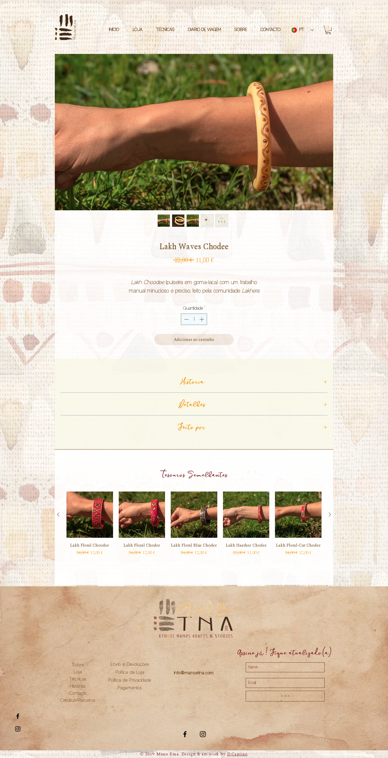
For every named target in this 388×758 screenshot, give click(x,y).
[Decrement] (186, 325)
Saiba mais (194, 298)
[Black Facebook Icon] (17, 716)
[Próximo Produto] (329, 520)
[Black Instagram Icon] (17, 728)
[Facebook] (185, 741)
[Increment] (202, 325)
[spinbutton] (194, 325)
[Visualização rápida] (89, 521)
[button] (328, 30)
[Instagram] (203, 741)
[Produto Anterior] (58, 520)
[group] (194, 532)
